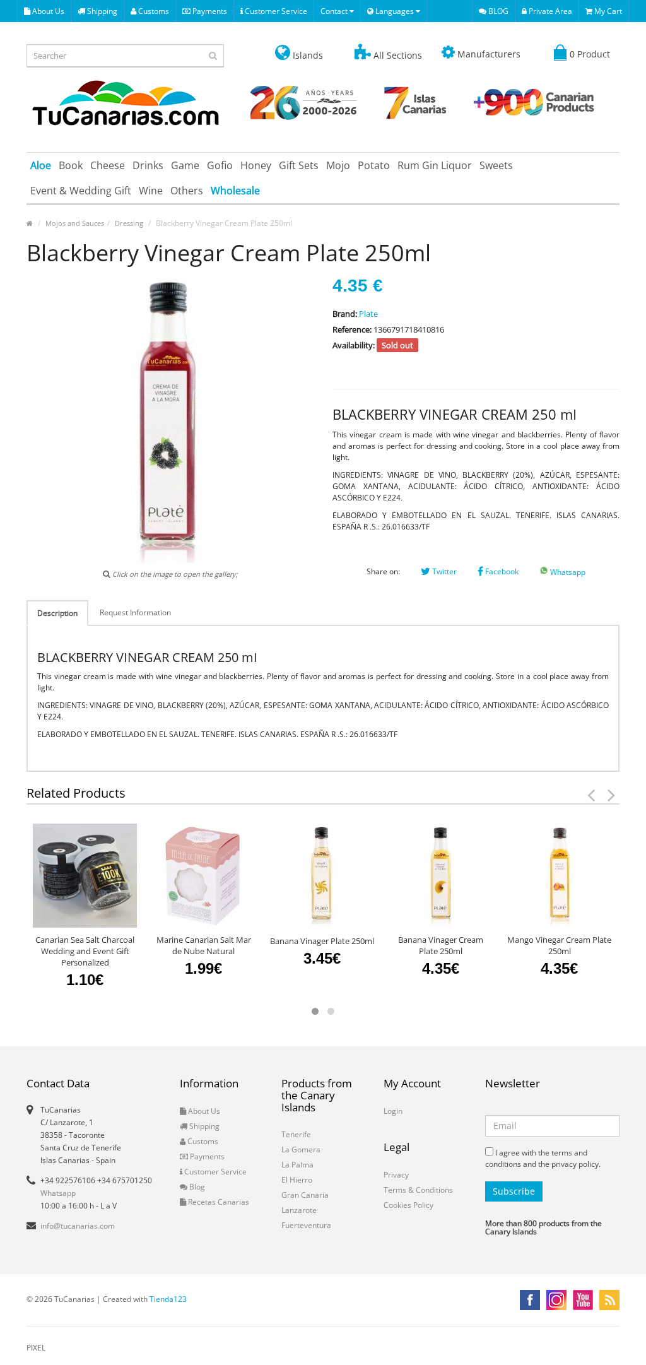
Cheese (107, 165)
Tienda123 (168, 1299)
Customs (152, 11)
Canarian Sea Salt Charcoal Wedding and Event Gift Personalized (84, 951)
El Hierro (296, 1179)
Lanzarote (299, 1210)
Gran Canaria (305, 1195)
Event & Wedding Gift (80, 191)
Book (71, 165)
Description (57, 613)
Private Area (549, 11)
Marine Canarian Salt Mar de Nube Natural (203, 945)
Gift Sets (299, 165)
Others (186, 191)
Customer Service (275, 11)
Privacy (396, 1174)
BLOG (497, 11)
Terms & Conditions (418, 1190)
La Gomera (300, 1149)
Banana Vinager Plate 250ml (322, 941)
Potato (374, 165)
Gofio (220, 165)
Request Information (135, 612)
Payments (209, 11)
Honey (255, 165)
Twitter (443, 571)
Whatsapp (566, 572)
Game (185, 165)
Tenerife (296, 1134)
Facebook (501, 571)
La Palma (297, 1164)
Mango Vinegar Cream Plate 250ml (559, 945)
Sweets (496, 165)
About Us (47, 11)
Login (393, 1111)
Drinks (147, 165)
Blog (196, 1186)
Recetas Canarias (217, 1202)
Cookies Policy (408, 1205)
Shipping (101, 11)
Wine (151, 191)
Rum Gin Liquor (434, 165)
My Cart (607, 11)
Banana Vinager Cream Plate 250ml (440, 945)
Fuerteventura (306, 1225)
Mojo (338, 165)
